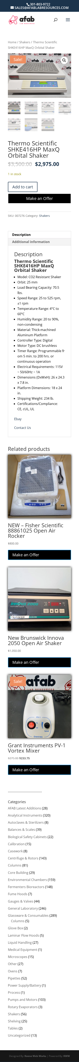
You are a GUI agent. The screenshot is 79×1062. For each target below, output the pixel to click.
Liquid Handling (20, 942)
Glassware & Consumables (28, 915)
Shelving (14, 1021)
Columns (14, 865)
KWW (66, 1056)
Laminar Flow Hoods (23, 935)
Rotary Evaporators (23, 1007)
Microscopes (17, 957)
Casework (15, 851)
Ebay (17, 419)
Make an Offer (39, 198)
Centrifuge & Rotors (23, 858)
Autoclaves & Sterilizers (26, 822)
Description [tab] (21, 234)
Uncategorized (19, 1035)
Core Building (18, 872)
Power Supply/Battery (24, 985)
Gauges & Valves (20, 901)
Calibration (16, 844)
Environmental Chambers (27, 880)
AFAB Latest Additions (24, 808)
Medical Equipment (22, 949)
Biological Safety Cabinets (27, 837)
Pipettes (14, 978)
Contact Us (22, 427)
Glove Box (15, 928)
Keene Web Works (35, 1056)
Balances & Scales (21, 829)
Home (12, 42)
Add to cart (22, 187)
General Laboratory (23, 908)
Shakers (24, 42)
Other (12, 964)
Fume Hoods (17, 894)
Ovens (12, 971)
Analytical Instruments (25, 815)
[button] (64, 60)
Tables (13, 1028)
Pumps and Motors (22, 999)
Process (14, 992)
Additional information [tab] (31, 242)
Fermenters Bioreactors (26, 887)
